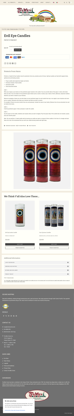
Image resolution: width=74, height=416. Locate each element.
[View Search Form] (64, 2)
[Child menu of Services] (21, 2)
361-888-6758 (7, 329)
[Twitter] (6, 316)
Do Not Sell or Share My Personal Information (15, 410)
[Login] (66, 2)
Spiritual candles (22, 281)
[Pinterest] (16, 316)
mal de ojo (64, 280)
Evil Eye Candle (20, 280)
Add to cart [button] (20, 244)
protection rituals (16, 281)
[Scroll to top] (70, 413)
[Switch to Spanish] (57, 2)
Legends (6, 363)
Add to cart (18, 49)
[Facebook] (3, 316)
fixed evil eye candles (53, 280)
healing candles (59, 280)
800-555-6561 (7, 331)
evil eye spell (48, 280)
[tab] (39, 187)
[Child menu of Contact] (48, 2)
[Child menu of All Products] (12, 2)
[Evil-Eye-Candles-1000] (42, 160)
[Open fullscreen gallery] (69, 187)
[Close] (33, 400)
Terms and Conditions (9, 365)
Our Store (6, 358)
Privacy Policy (7, 368)
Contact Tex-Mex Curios (9, 370)
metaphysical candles (10, 281)
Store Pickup (35, 2)
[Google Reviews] (14, 316)
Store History (7, 361)
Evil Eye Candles (25, 280)
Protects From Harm (14, 29)
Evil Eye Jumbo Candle (11, 232)
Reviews (28, 2)
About (42, 2)
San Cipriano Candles (45, 232)
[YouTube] (8, 316)
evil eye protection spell (41, 280)
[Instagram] (11, 316)
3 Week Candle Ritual (14, 280)
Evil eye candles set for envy (32, 280)
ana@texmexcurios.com (9, 327)
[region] (19, 406)
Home (4, 2)
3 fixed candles (8, 280)
